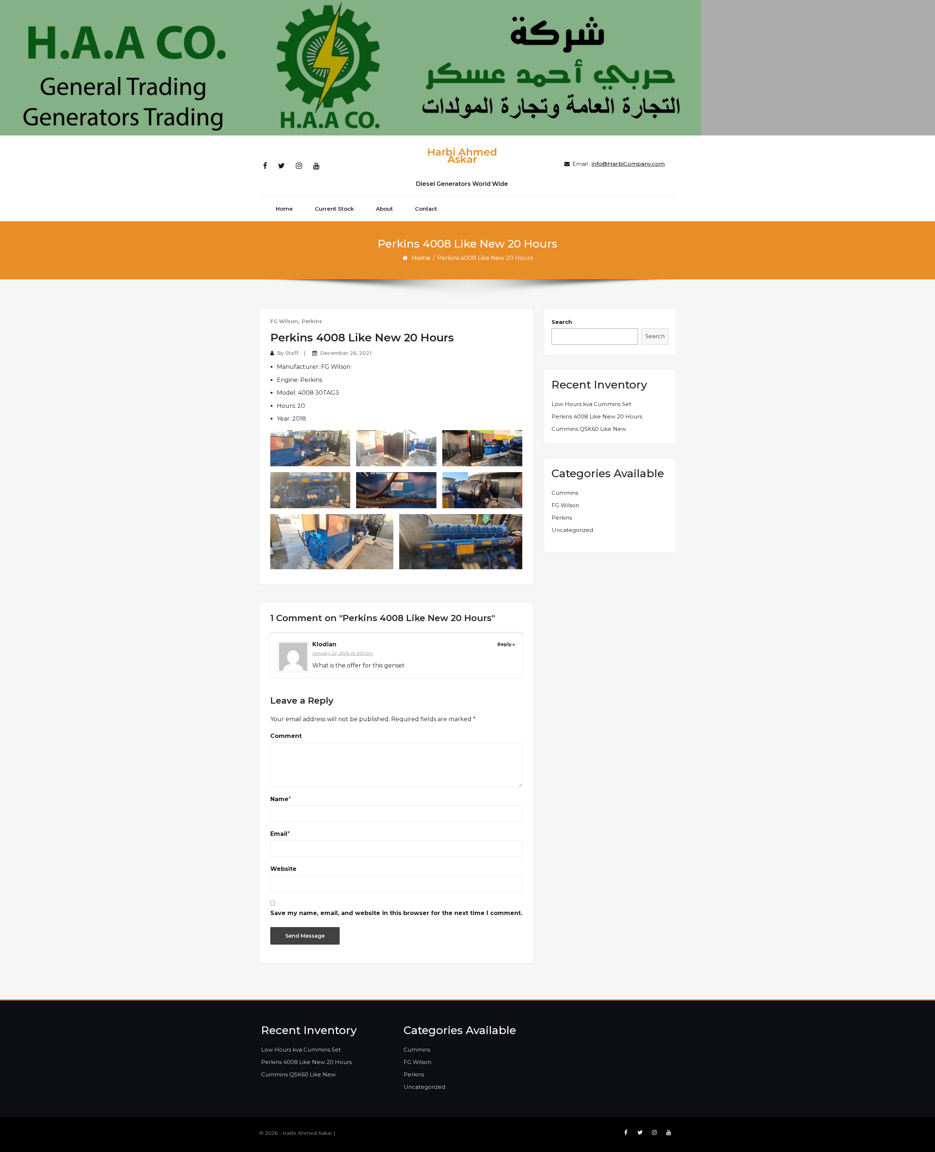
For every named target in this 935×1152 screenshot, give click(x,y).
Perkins (312, 321)
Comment (286, 735)
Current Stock (334, 208)
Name (279, 799)
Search (562, 321)
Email (278, 833)
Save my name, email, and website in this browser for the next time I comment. (396, 913)
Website (283, 868)
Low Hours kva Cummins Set (591, 404)
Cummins (565, 492)
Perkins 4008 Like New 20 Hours (597, 416)
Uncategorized (572, 530)
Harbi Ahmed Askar (462, 155)
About (384, 208)
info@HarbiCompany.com (628, 163)
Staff (291, 353)
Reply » (506, 644)
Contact (426, 208)
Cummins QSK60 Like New (589, 428)
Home (284, 208)
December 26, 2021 (345, 353)
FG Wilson (284, 321)
